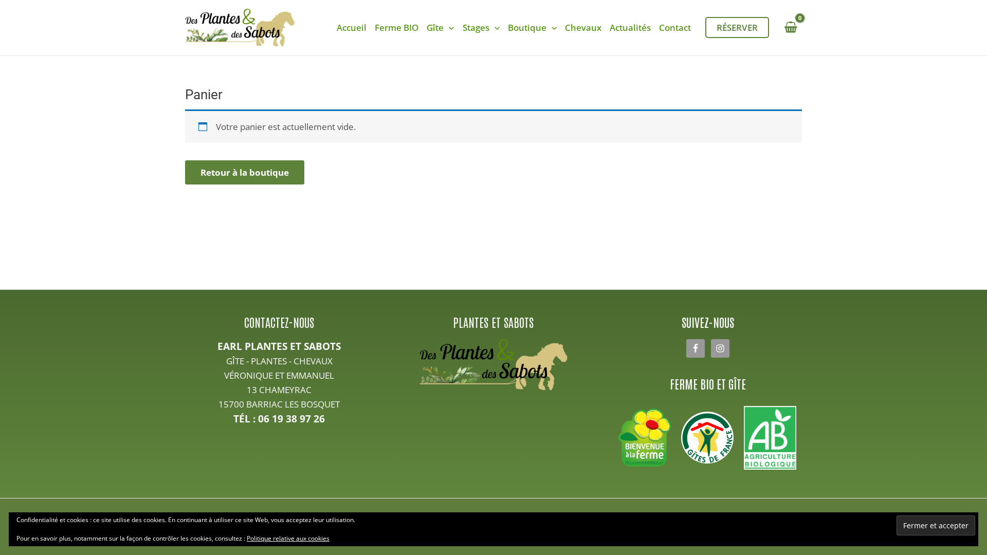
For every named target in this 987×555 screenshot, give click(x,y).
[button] (449, 27)
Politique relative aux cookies (288, 538)
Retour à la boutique (244, 172)
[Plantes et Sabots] (493, 365)
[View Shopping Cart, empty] (790, 27)
